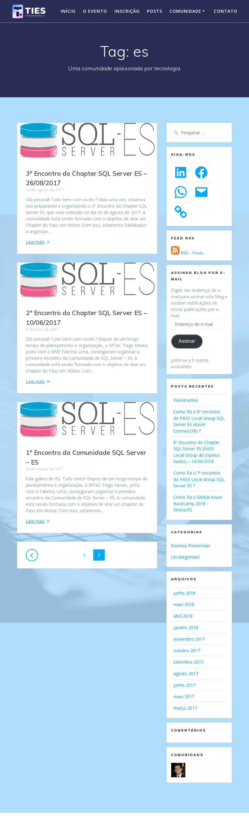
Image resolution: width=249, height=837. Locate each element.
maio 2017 (183, 696)
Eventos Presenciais (190, 546)
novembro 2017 (189, 639)
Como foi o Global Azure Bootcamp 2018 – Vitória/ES (197, 503)
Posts (154, 11)
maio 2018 (183, 604)
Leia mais (35, 242)
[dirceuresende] (178, 769)
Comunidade (185, 11)
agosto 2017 (185, 673)
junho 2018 (184, 593)
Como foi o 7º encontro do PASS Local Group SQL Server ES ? (199, 479)
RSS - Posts (191, 253)
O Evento (95, 11)
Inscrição (127, 11)
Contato (225, 11)
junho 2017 (184, 685)
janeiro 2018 (185, 627)
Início (68, 11)
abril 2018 (183, 616)
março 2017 (185, 708)
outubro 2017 (186, 650)
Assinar (187, 341)
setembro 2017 (188, 662)
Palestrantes (185, 400)
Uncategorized (185, 557)
